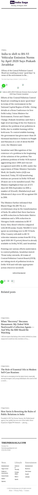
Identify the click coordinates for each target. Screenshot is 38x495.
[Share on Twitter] (29, 85)
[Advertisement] (19, 28)
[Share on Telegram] (9, 88)
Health (27, 474)
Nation (3, 478)
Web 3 (16, 476)
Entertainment (5, 466)
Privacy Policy (18, 490)
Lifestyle (27, 477)
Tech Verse (28, 471)
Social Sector (4, 476)
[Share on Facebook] (14, 85)
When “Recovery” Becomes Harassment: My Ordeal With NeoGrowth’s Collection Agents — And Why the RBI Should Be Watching (17, 327)
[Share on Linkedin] (24, 88)
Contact (27, 490)
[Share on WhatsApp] (3, 85)
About (10, 490)
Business (27, 468)
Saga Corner (4, 468)
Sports (16, 479)
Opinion (3, 481)
